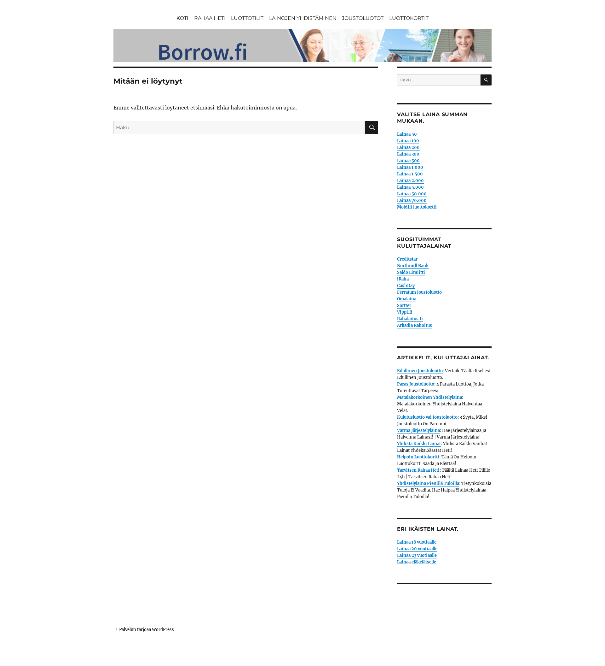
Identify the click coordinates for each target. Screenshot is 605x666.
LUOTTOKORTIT (409, 18)
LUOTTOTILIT (247, 18)
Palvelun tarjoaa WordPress (146, 629)
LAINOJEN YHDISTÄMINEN (303, 18)
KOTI (182, 18)
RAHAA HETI (210, 18)
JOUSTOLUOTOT (362, 18)
